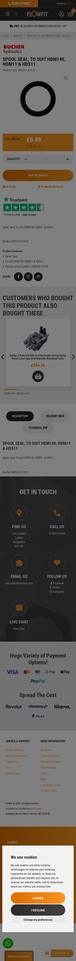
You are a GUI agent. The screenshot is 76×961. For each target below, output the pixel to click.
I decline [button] (38, 910)
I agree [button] (38, 898)
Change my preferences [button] (38, 919)
